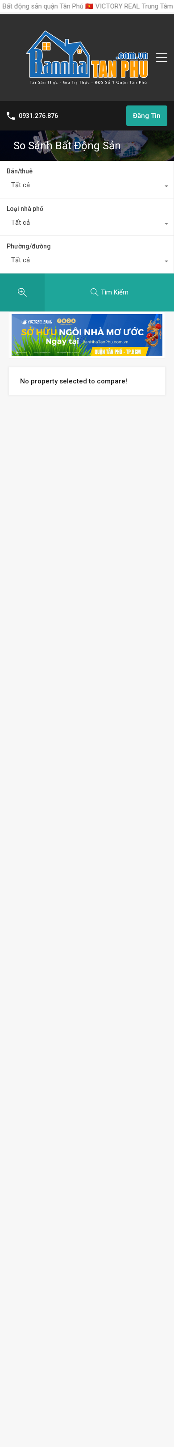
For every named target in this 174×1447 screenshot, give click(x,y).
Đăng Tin (147, 116)
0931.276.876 (38, 115)
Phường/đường (29, 246)
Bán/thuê (20, 171)
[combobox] (87, 187)
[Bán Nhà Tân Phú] (87, 90)
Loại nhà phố (25, 208)
